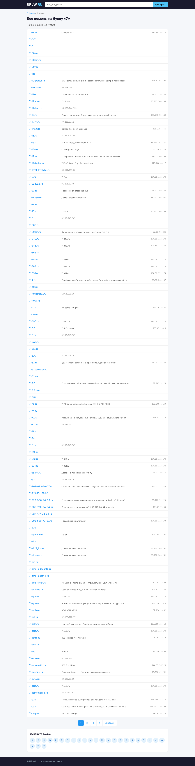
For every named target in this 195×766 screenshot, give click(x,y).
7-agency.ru (36, 534)
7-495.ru (34, 321)
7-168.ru (34, 149)
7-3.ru (32, 218)
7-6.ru (32, 355)
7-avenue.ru (36, 672)
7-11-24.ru (35, 87)
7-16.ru (33, 142)
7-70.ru (33, 403)
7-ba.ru (33, 706)
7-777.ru (33, 424)
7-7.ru (32, 397)
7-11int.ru (34, 101)
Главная (31, 13)
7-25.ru (33, 211)
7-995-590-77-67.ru (40, 520)
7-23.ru (33, 190)
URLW (34, 4)
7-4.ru (32, 280)
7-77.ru (33, 417)
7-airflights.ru (36, 548)
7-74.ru (33, 410)
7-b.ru (32, 699)
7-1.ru (32, 73)
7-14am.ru (35, 128)
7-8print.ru (35, 472)
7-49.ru (33, 314)
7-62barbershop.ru (39, 369)
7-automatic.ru (37, 665)
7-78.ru (33, 431)
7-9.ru (32, 479)
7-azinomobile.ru (38, 692)
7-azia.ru (34, 685)
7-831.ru (33, 465)
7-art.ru (33, 617)
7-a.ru (32, 527)
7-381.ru (33, 259)
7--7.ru (33, 32)
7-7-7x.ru (34, 390)
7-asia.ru (34, 630)
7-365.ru (34, 252)
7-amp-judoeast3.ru (40, 568)
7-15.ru (33, 135)
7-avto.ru (34, 679)
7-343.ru (34, 238)
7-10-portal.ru (37, 80)
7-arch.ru (34, 610)
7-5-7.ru (33, 328)
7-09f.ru (33, 66)
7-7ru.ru (33, 438)
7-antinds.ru (36, 589)
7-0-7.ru (33, 39)
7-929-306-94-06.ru (41, 500)
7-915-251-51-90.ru (40, 493)
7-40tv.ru (34, 300)
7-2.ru (32, 176)
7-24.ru (33, 204)
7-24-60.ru (35, 197)
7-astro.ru (34, 637)
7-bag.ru (34, 713)
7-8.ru (32, 445)
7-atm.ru (34, 644)
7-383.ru (34, 266)
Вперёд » (110, 723)
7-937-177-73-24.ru (40, 513)
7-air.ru (33, 541)
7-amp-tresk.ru (37, 582)
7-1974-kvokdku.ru (39, 170)
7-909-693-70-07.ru (40, 486)
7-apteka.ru (35, 603)
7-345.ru (34, 245)
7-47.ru (33, 307)
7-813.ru (34, 458)
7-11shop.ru (35, 108)
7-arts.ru (34, 623)
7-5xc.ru (34, 348)
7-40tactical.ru (37, 293)
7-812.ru (33, 452)
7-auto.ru (34, 658)
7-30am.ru (35, 231)
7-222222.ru (36, 183)
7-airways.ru (36, 555)
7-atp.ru (33, 651)
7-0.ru (32, 46)
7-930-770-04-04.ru (41, 507)
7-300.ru (34, 225)
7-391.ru (34, 273)
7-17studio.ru (36, 163)
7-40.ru (33, 286)
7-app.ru (34, 596)
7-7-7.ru (33, 383)
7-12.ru (33, 115)
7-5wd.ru (34, 342)
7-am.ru (33, 562)
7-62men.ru (35, 376)
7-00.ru (33, 53)
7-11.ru (33, 94)
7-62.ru (33, 362)
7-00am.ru (35, 60)
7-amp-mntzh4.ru (39, 575)
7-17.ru (33, 156)
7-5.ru (32, 335)
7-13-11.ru (34, 121)
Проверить (160, 4)
